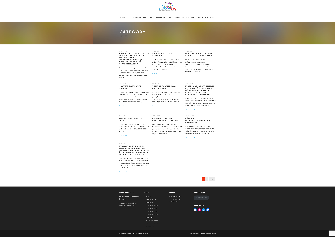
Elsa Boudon (212, 233)
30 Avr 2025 (123, 84)
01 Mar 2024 (156, 116)
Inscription (160, 17)
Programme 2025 (153, 208)
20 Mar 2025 (156, 84)
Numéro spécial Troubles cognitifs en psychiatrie (199, 55)
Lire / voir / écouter (194, 17)
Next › (212, 179)
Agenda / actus (135, 17)
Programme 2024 (153, 211)
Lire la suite (156, 73)
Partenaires (210, 17)
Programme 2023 (153, 214)
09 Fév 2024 (189, 116)
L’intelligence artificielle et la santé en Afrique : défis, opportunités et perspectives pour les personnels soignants (200, 90)
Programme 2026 (153, 205)
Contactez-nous (201, 198)
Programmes (148, 17)
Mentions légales (195, 233)
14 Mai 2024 (123, 116)
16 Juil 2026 (123, 51)
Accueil (123, 17)
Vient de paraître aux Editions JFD (164, 87)
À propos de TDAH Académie (162, 55)
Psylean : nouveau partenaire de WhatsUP (165, 119)
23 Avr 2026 (156, 51)
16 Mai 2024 (189, 84)
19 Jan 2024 (123, 144)
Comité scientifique (176, 17)
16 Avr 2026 (189, 51)
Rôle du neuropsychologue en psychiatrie (197, 120)
